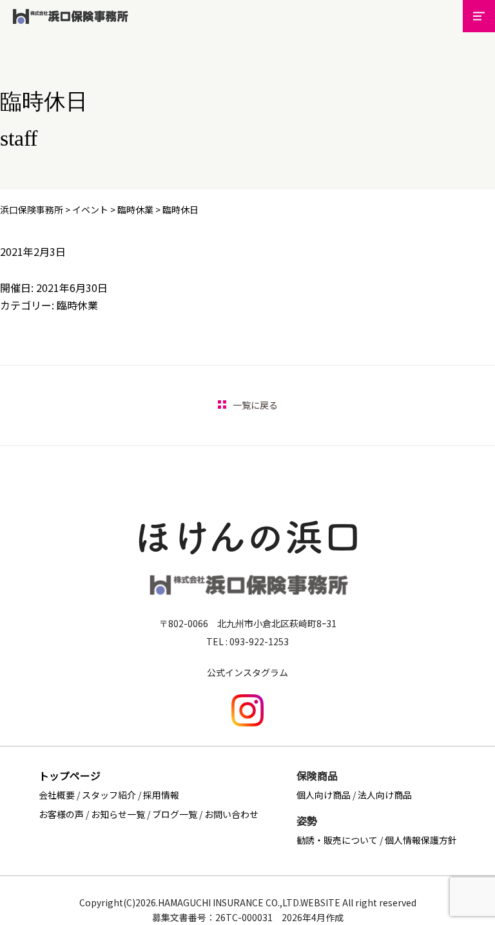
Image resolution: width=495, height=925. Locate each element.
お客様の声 (61, 814)
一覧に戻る (255, 404)
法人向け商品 (385, 794)
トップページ (70, 775)
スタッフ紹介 (109, 794)
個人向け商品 (323, 794)
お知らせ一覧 (118, 814)
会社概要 (57, 794)
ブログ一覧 (174, 814)
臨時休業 (77, 305)
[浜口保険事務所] (70, 26)
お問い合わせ (231, 814)
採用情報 (161, 794)
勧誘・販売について (337, 839)
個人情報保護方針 (421, 839)
